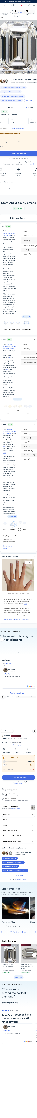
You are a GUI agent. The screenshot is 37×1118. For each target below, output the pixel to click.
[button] (19, 141)
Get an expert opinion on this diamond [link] (16, 619)
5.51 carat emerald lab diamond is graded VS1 (9, 431)
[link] (18, 777)
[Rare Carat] (7, 5)
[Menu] (34, 5)
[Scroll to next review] (32, 1002)
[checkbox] (4, 758)
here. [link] (25, 604)
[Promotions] (21, 5)
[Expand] (28, 562)
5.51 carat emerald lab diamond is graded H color (9, 346)
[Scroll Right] (34, 955)
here (8, 244)
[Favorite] (34, 731)
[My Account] (25, 5)
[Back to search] (2, 697)
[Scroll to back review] (27, 1002)
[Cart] (29, 5)
